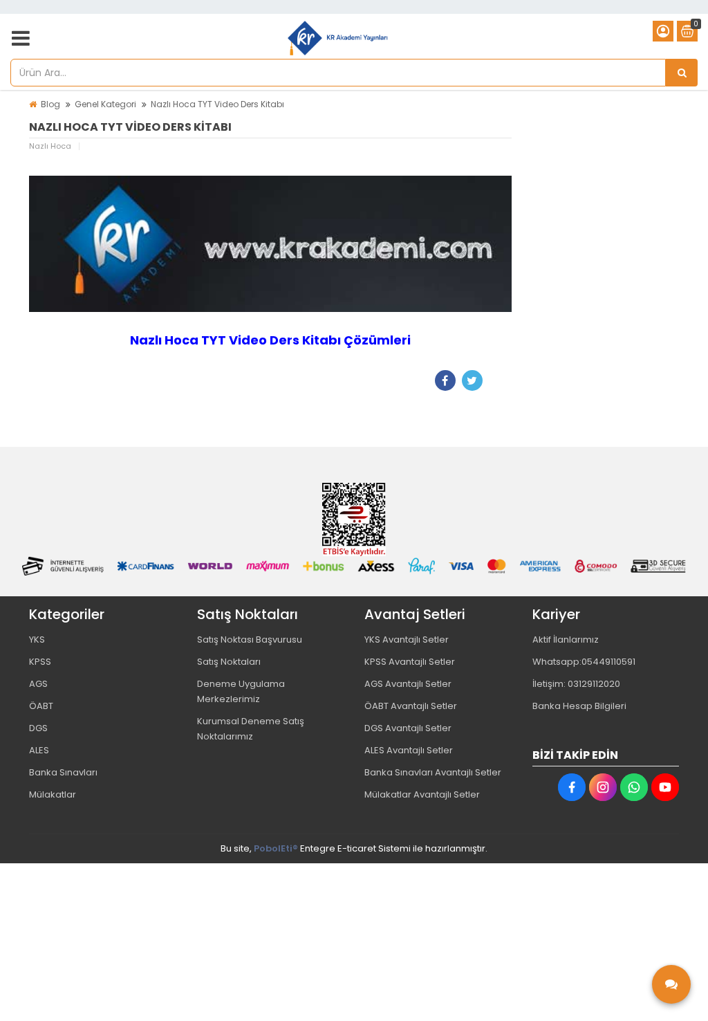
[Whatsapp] (634, 787)
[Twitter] (472, 380)
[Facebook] (445, 380)
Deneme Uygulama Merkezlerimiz (241, 691)
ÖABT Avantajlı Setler (410, 705)
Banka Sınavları (63, 772)
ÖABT (41, 705)
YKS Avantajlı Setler (406, 639)
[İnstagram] (603, 787)
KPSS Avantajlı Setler (409, 661)
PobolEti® (276, 848)
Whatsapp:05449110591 (583, 661)
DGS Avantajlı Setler (407, 728)
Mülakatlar (52, 794)
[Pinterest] (499, 380)
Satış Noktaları (229, 661)
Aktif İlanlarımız (565, 639)
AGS (38, 683)
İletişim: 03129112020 (576, 683)
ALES (39, 750)
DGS (38, 728)
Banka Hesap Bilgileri (579, 705)
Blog (50, 104)
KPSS (40, 661)
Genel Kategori (105, 104)
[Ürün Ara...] (682, 72)
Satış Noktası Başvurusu (249, 639)
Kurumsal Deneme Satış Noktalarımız (250, 729)
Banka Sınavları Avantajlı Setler (432, 772)
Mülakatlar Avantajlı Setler (422, 794)
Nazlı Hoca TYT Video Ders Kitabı (217, 104)
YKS (37, 639)
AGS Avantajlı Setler (407, 683)
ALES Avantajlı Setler (408, 750)
